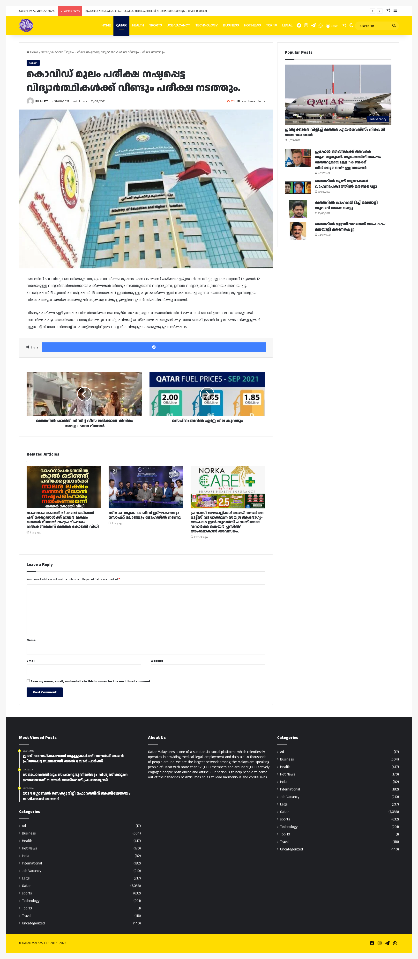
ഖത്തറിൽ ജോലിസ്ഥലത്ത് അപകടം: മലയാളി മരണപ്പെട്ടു (350, 226)
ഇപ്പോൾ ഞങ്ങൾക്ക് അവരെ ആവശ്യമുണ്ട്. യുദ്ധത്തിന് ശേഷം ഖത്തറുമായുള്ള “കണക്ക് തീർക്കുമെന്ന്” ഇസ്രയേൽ (348, 160)
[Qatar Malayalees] (26, 25)
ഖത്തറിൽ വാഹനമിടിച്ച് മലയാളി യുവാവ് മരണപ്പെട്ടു (346, 205)
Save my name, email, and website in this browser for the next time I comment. (90, 681)
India (25, 855)
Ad (24, 825)
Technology (206, 25)
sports (27, 893)
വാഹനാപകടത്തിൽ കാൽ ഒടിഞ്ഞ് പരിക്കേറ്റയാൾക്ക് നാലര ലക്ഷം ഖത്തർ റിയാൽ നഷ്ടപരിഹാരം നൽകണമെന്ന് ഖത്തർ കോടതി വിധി (63, 520)
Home (106, 25)
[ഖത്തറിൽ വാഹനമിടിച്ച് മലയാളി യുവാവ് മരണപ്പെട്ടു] (298, 209)
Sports (155, 25)
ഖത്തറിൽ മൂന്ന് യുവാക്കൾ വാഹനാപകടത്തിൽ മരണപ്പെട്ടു (346, 183)
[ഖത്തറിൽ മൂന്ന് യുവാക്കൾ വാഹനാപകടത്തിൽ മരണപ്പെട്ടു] (298, 188)
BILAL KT (41, 101)
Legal (287, 25)
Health (138, 25)
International (32, 863)
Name (31, 640)
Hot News (252, 25)
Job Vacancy (178, 25)
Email (31, 661)
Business (231, 25)
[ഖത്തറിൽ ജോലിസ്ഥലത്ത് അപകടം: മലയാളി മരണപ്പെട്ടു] (298, 231)
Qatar (121, 25)
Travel (26, 915)
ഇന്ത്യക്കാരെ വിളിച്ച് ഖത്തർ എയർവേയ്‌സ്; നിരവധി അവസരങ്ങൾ (335, 132)
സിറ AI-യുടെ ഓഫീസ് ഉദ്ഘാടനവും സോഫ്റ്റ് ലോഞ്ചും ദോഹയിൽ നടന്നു (145, 515)
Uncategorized (33, 923)
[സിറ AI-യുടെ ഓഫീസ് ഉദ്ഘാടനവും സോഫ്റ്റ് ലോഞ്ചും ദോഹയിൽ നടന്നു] (146, 487)
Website (157, 661)
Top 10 (271, 25)
